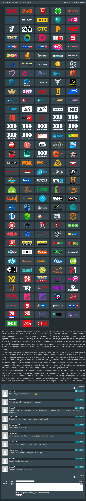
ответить (14, 391)
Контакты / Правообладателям (74, 2)
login (81, 481)
